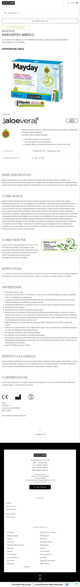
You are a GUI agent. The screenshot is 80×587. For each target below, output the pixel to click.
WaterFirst (43, 539)
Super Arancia (11, 554)
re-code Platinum (12, 557)
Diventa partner (11, 509)
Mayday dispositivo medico (15, 27)
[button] (74, 3)
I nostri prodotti (12, 12)
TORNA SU (40, 434)
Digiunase (10, 548)
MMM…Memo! (44, 564)
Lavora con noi (11, 506)
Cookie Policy (10, 517)
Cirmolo (9, 539)
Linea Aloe (10, 532)
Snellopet (27, 567)
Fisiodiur (10, 551)
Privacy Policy (10, 514)
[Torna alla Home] (8, 3)
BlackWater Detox (46, 542)
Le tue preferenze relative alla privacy (48, 584)
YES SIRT (43, 557)
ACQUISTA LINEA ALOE (41, 21)
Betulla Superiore (46, 554)
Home (5, 12)
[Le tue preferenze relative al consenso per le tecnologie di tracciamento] (76, 583)
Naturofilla (10, 564)
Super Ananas (44, 551)
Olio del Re (10, 560)
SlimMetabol (44, 545)
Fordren (42, 548)
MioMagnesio (44, 536)
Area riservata (41, 487)
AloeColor (10, 542)
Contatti (8, 503)
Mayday (48, 532)
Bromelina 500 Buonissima (15, 545)
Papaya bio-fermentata (47, 560)
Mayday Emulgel (12, 536)
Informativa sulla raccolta (21, 584)
